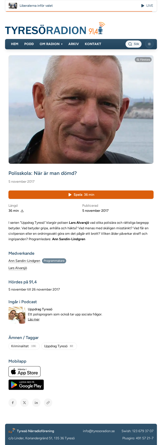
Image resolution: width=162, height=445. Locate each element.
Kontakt (93, 44)
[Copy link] (48, 402)
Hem (14, 44)
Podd (29, 44)
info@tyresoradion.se (99, 431)
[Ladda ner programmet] (22, 210)
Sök (136, 44)
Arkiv (73, 44)
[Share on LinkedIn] (36, 402)
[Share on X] (24, 402)
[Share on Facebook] (12, 402)
